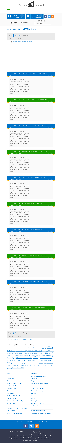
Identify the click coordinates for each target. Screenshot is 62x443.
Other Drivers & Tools (37, 388)
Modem (33, 396)
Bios (8, 373)
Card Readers (11, 378)
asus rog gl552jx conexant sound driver (26, 353)
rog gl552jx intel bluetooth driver (32, 348)
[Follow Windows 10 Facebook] (45, 16)
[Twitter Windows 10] (31, 426)
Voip (8, 406)
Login (15, 23)
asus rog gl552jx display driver (20, 355)
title (20, 42)
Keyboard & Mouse (13, 386)
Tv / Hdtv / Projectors (37, 403)
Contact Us (43, 421)
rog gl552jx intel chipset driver (18, 365)
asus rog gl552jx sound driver (39, 355)
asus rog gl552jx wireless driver (15, 348)
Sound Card (10, 393)
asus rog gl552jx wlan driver (31, 350)
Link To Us (19, 421)
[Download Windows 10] (31, 4)
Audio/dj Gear (11, 403)
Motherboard (35, 386)
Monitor (33, 398)
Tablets (33, 393)
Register (26, 23)
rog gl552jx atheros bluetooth (36, 360)
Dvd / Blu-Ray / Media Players (16, 401)
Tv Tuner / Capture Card (14, 396)
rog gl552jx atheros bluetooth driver (22, 358)
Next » (20, 35)
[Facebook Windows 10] (25, 426)
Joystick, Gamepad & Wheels (39, 383)
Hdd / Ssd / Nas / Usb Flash (15, 383)
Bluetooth (34, 373)
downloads (25, 42)
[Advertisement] (31, 57)
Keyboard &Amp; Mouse (38, 411)
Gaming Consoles (36, 401)
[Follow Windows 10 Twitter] (49, 16)
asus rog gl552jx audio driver (28, 363)
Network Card (11, 388)
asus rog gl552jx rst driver (42, 358)
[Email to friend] (52, 16)
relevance (16, 42)
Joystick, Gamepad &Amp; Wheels (41, 413)
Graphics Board (35, 381)
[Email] (37, 426)
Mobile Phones (11, 398)
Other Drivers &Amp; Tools (15, 413)
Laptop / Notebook (37, 406)
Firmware (10, 381)
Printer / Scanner (12, 391)
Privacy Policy (30, 421)
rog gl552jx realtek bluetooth (38, 365)
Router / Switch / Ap (37, 391)
